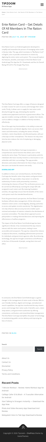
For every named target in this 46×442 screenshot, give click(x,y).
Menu (42, 5)
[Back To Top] (23, 427)
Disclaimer (6, 366)
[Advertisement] (23, 85)
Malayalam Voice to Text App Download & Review (22, 415)
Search (4, 344)
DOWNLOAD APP (8, 170)
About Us (5, 358)
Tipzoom (8, 3)
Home (4, 12)
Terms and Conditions (11, 374)
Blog (14, 333)
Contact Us (6, 362)
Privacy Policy (7, 370)
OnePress (31, 433)
